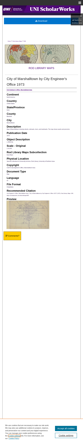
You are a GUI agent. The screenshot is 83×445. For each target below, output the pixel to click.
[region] (41, 432)
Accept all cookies (66, 428)
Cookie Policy (14, 438)
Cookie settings (14, 436)
